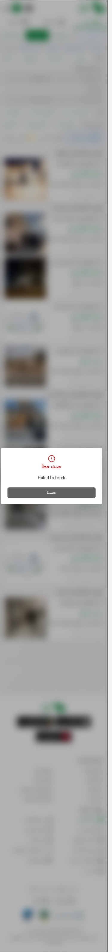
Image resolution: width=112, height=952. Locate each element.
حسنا (51, 492)
